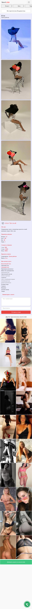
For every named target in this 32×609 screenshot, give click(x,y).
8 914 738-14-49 (10, 223)
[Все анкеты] (5, 2)
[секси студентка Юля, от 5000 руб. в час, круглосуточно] (16, 80)
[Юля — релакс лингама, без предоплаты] (16, 39)
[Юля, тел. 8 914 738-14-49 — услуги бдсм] (16, 160)
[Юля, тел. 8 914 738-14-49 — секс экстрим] (16, 201)
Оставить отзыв (16, 312)
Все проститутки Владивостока (16, 11)
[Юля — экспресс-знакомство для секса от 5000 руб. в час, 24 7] (16, 120)
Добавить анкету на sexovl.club (16, 562)
